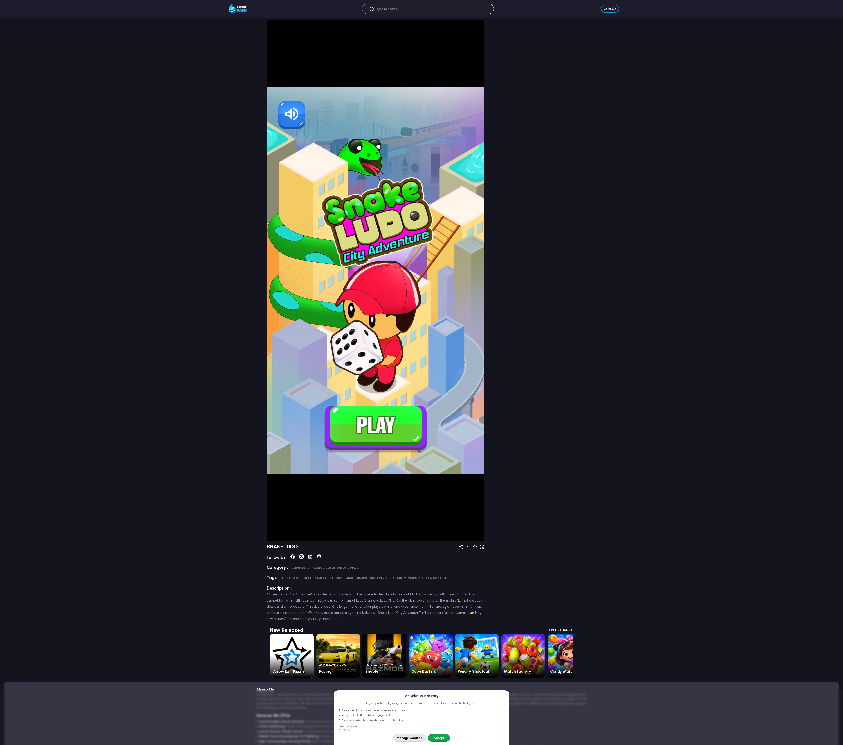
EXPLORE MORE (559, 630)
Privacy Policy (344, 730)
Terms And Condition (348, 727)
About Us (265, 689)
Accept (439, 738)
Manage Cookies (409, 738)
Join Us (609, 8)
